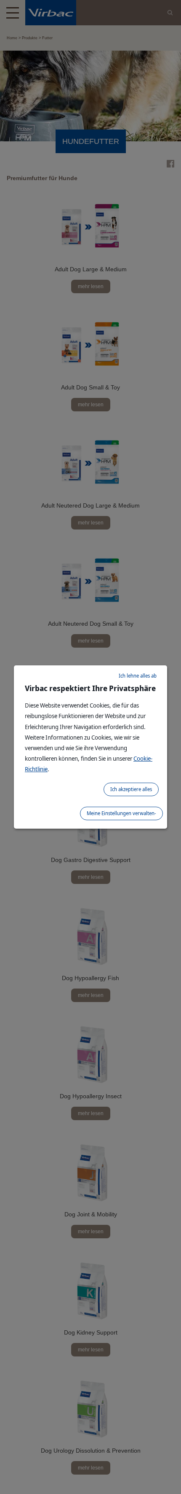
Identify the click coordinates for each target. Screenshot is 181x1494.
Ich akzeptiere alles (131, 789)
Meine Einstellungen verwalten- (121, 813)
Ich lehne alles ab (138, 675)
